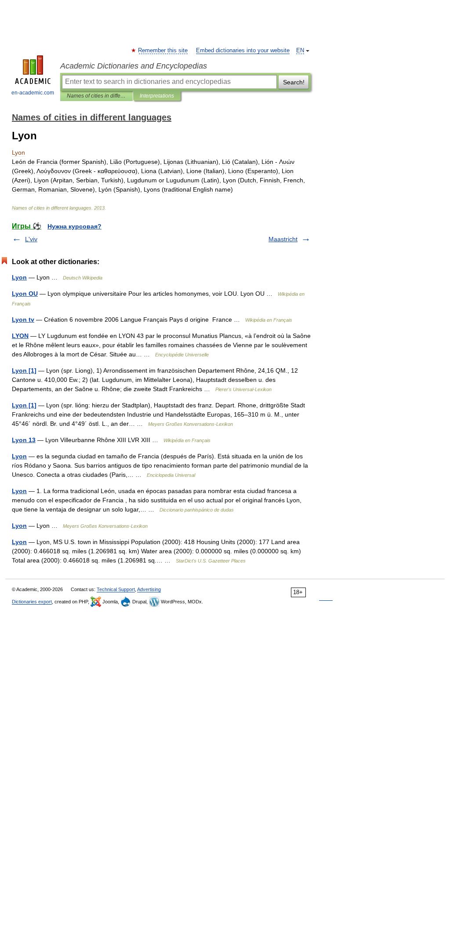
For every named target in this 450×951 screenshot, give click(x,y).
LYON (20, 335)
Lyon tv (23, 319)
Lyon (19, 277)
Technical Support (116, 589)
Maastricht (283, 239)
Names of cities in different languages (96, 96)
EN (300, 50)
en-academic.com (32, 93)
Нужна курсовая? (74, 226)
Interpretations (157, 96)
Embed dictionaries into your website (243, 50)
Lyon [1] (24, 370)
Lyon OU (25, 293)
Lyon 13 (24, 439)
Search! (294, 82)
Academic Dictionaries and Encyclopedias (133, 66)
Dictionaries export (32, 601)
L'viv (31, 239)
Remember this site (163, 50)
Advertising (149, 589)
